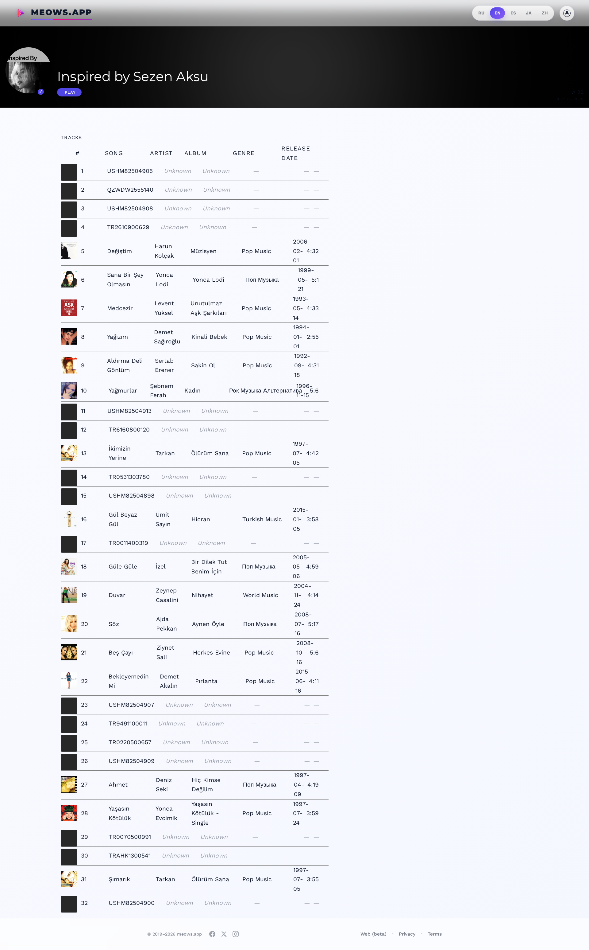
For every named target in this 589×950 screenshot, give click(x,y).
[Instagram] (236, 934)
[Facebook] (212, 934)
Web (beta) (373, 934)
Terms (435, 934)
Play (70, 92)
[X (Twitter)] (224, 934)
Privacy (407, 934)
